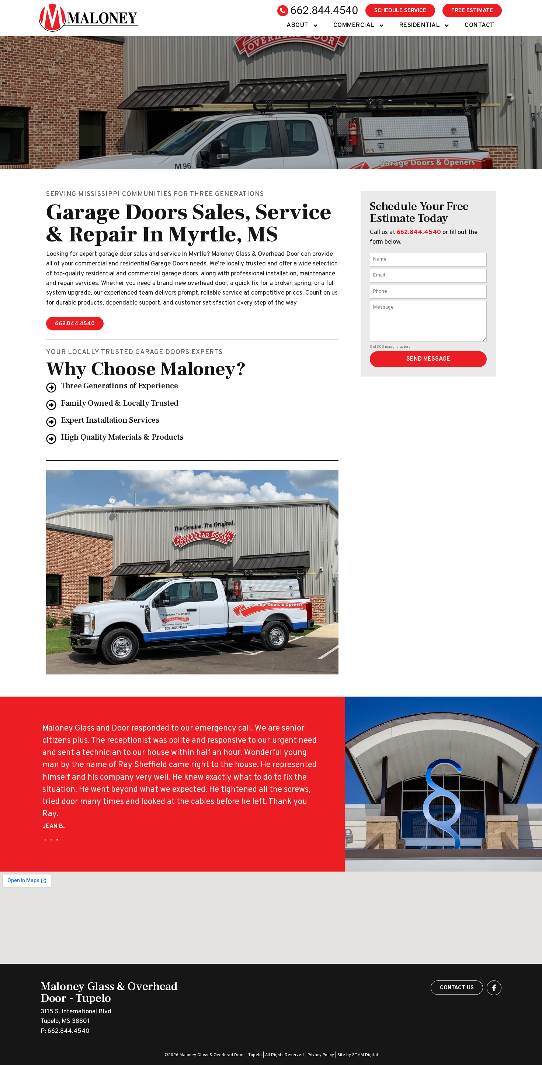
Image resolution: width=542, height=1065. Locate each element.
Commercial (354, 25)
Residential (419, 25)
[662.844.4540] (282, 10)
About (297, 25)
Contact (479, 25)
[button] (45, 840)
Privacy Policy (321, 1055)
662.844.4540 (324, 10)
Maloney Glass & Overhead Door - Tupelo (109, 992)
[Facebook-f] (494, 987)
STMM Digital (365, 1055)
